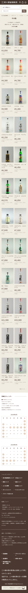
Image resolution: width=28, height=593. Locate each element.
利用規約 (5, 553)
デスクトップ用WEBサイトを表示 (12, 588)
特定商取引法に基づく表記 (7, 562)
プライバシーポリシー (20, 554)
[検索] (24, 11)
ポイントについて (7, 489)
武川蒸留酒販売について (8, 478)
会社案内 (5, 558)
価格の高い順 (16, 24)
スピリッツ (13, 15)
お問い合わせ (18, 558)
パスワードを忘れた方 (8, 493)
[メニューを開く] (3, 2)
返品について (18, 482)
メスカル (21, 15)
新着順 (21, 24)
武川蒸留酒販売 (5, 15)
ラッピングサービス (19, 489)
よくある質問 (6, 486)
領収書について (18, 486)
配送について (6, 482)
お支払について (18, 478)
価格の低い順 (8, 24)
